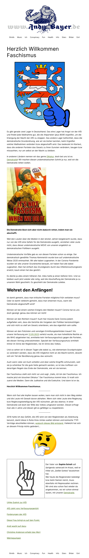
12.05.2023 (34, 334)
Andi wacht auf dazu (16, 526)
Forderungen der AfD (16, 514)
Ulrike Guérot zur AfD (17, 502)
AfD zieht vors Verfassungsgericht (23, 508)
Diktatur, (50, 156)
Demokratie (12, 159)
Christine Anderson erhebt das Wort (23, 532)
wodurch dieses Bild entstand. (49, 423)
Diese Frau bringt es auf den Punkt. (23, 520)
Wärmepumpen (14, 538)
